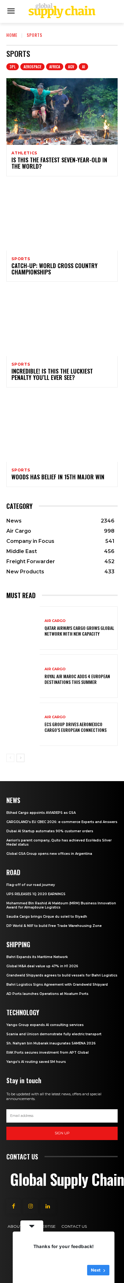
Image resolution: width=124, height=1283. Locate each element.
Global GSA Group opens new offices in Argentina (49, 854)
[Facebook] (13, 1206)
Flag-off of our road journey (30, 885)
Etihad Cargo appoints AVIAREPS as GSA (41, 813)
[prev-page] (10, 758)
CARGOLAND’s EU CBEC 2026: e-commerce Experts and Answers (61, 822)
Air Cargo (55, 621)
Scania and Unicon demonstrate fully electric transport (53, 1034)
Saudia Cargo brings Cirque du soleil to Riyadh (46, 917)
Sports (20, 259)
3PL (13, 66)
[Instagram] (31, 1206)
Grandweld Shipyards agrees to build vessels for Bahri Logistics (61, 975)
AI (83, 66)
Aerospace (32, 66)
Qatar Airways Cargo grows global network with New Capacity (79, 631)
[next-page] (20, 758)
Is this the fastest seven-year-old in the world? (59, 163)
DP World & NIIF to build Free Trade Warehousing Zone (54, 926)
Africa (54, 66)
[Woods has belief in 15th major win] (62, 428)
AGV (71, 66)
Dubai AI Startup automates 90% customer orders (49, 831)
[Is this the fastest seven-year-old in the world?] (62, 111)
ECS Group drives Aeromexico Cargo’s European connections (76, 727)
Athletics (24, 153)
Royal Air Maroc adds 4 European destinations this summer (77, 679)
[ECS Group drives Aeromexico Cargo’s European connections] (23, 724)
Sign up (62, 1133)
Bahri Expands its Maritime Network (37, 957)
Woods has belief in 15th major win (57, 477)
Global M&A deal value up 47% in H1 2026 (42, 966)
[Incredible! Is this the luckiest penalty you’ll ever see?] (62, 322)
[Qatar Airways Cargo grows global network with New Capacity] (23, 628)
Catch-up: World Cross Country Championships (54, 268)
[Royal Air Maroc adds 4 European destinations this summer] (23, 676)
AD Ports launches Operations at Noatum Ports (47, 994)
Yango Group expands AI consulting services (45, 1025)
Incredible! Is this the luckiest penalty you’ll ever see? (52, 374)
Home (11, 34)
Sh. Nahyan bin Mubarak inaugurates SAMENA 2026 (51, 1043)
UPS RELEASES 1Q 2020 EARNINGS (35, 894)
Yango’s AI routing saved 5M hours (36, 1062)
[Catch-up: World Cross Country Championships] (62, 217)
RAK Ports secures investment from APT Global (47, 1052)
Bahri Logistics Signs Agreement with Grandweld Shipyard (57, 985)
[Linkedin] (48, 1206)
